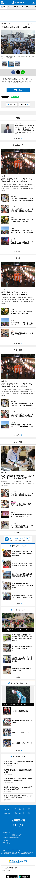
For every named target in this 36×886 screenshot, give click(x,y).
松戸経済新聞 (18, 2)
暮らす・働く (29, 7)
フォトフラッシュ (6, 24)
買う (23, 7)
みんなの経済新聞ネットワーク (18, 861)
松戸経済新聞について (8, 832)
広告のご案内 (6, 843)
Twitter (21, 825)
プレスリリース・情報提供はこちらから (13, 835)
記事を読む (18, 90)
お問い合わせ (6, 840)
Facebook (15, 825)
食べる (10, 7)
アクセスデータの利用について (11, 837)
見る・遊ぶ (16, 7)
